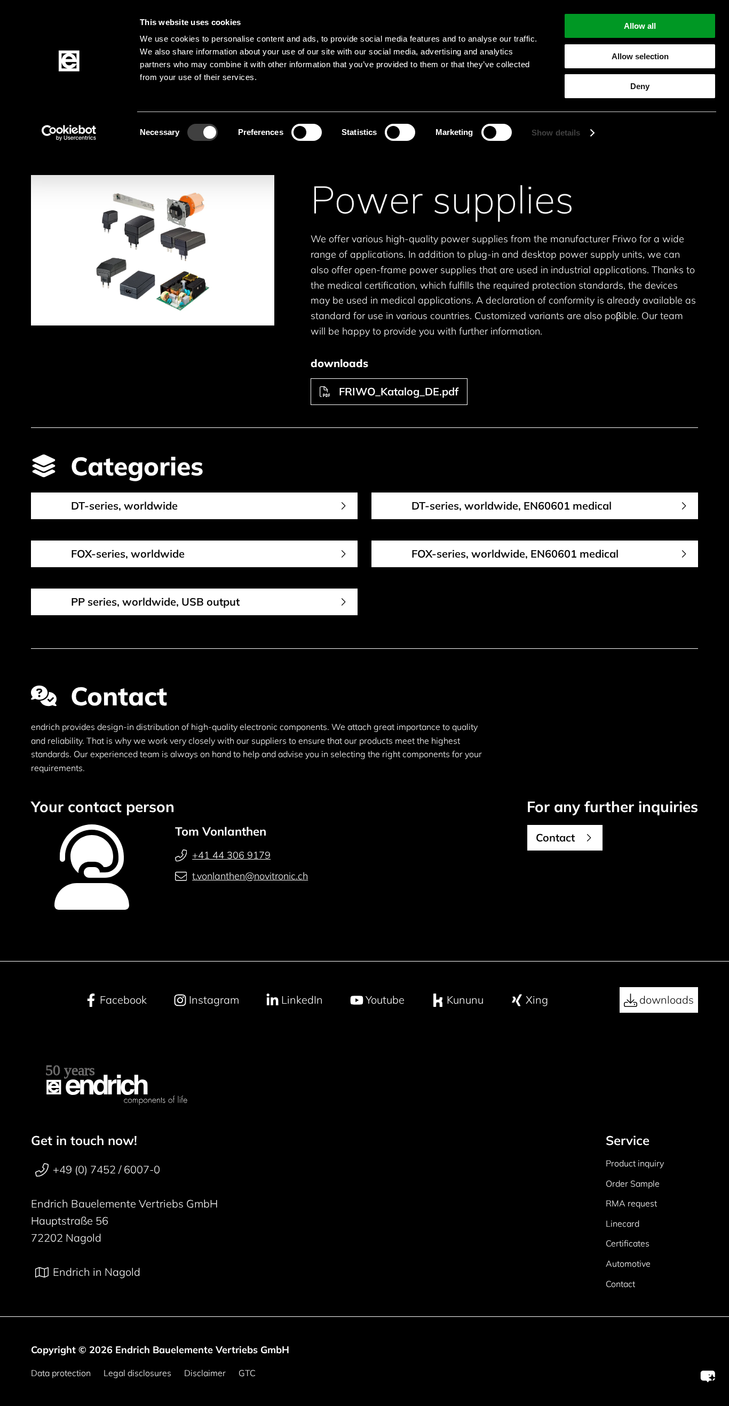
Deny (639, 86)
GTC (247, 1373)
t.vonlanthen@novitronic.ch (250, 876)
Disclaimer (205, 1373)
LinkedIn (302, 999)
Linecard (622, 1223)
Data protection (61, 1373)
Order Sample (633, 1183)
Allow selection (640, 56)
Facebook (123, 999)
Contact (620, 1283)
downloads (666, 999)
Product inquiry (635, 1163)
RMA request (631, 1203)
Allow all (640, 25)
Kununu (465, 999)
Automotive (628, 1263)
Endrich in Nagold (96, 1271)
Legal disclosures (137, 1373)
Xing (537, 999)
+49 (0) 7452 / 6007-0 (106, 1169)
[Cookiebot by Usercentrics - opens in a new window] (69, 133)
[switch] (306, 132)
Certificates (627, 1243)
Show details (556, 132)
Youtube (385, 999)
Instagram (214, 999)
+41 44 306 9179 (231, 855)
